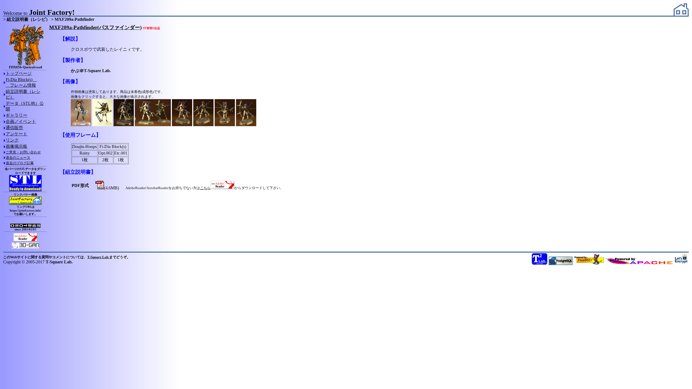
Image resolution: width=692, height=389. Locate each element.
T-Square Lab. (98, 257)
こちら (205, 188)
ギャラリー (16, 115)
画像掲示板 (16, 146)
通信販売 (14, 127)
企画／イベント (21, 121)
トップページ (19, 73)
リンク (12, 140)
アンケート (16, 134)
